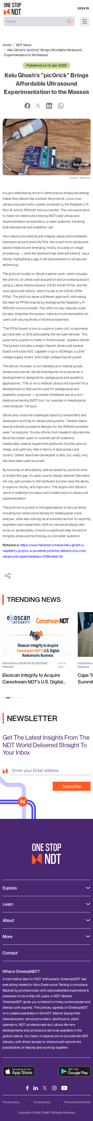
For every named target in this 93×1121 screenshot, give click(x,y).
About (8, 920)
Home (7, 45)
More (7, 936)
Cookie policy (41, 1102)
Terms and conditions (77, 1102)
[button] (2, 697)
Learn (8, 904)
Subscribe (71, 786)
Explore (10, 887)
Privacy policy (11, 1102)
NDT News (23, 45)
